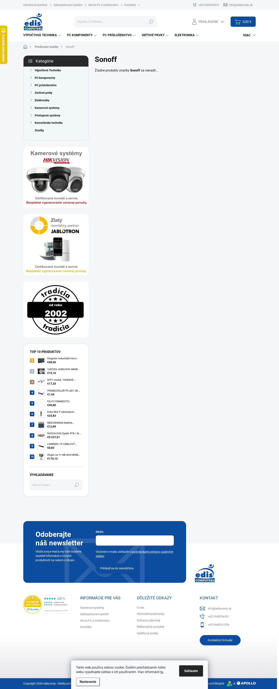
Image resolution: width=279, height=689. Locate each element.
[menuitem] (42, 35)
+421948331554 (218, 624)
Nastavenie (88, 682)
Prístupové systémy (47, 115)
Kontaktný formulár (220, 640)
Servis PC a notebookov (103, 5)
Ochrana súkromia (148, 620)
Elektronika (42, 100)
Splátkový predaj (147, 633)
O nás (140, 607)
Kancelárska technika (49, 122)
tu (161, 672)
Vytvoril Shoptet (214, 683)
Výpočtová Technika (48, 70)
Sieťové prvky (43, 92)
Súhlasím (191, 671)
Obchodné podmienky (150, 613)
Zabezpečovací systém (68, 5)
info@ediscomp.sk (219, 608)
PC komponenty (45, 77)
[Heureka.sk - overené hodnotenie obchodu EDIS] (47, 604)
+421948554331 (218, 616)
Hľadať (151, 21)
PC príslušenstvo (46, 85)
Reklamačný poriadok (150, 626)
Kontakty (130, 5)
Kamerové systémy (35, 5)
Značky (39, 130)
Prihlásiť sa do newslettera (117, 568)
